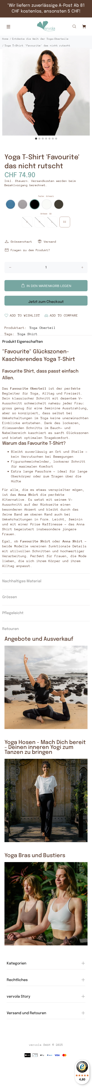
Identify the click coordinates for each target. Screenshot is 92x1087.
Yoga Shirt (27, 334)
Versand (50, 241)
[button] (10, 204)
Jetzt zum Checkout (46, 302)
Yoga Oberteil (42, 328)
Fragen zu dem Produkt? (30, 250)
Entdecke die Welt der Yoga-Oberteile (40, 38)
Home (5, 38)
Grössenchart (21, 241)
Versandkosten (42, 181)
